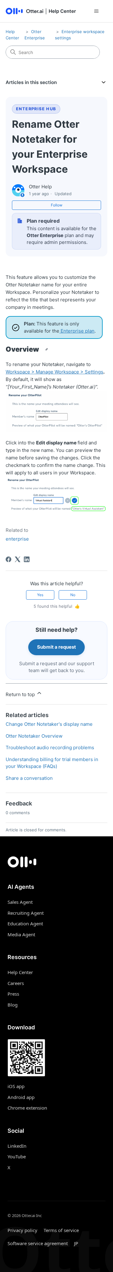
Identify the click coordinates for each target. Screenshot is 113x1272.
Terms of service (61, 1230)
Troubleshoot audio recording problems (50, 747)
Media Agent (21, 934)
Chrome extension (27, 1108)
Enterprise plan (76, 331)
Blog (13, 1005)
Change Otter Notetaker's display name (49, 724)
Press (13, 994)
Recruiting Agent (26, 913)
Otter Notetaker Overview (34, 736)
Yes (40, 594)
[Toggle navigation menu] (96, 11)
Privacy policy (22, 1230)
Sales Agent (20, 902)
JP (76, 1243)
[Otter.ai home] (56, 862)
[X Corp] (17, 559)
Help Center (20, 972)
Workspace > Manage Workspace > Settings (54, 372)
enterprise (17, 539)
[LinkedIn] (27, 559)
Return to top (21, 694)
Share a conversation (29, 778)
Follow (56, 205)
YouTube (17, 1156)
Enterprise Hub (36, 108)
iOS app (16, 1086)
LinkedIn (17, 1146)
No (72, 594)
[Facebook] (8, 559)
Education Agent (25, 923)
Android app (21, 1097)
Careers (16, 983)
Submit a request (56, 647)
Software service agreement (38, 1243)
